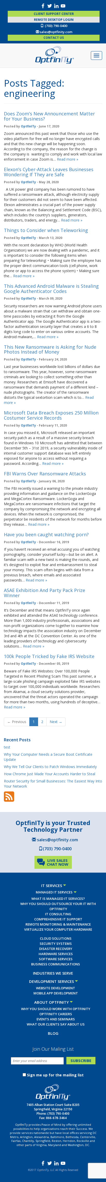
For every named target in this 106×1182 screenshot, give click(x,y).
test (7, 747)
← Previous (16, 721)
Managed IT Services (54, 892)
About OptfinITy (51, 1002)
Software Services (56, 959)
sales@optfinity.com (56, 32)
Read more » (67, 159)
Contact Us (53, 37)
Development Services (51, 981)
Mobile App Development (55, 993)
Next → (56, 721)
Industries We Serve (53, 973)
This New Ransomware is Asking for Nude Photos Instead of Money (50, 349)
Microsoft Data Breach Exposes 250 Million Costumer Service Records (51, 415)
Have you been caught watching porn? (46, 534)
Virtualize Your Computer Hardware (58, 929)
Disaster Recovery (55, 948)
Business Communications (55, 964)
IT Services (51, 885)
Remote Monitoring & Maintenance (58, 924)
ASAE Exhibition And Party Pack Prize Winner (44, 592)
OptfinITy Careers (55, 1014)
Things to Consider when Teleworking (46, 230)
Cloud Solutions (56, 938)
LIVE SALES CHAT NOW (57, 862)
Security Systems (56, 943)
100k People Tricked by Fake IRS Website (49, 656)
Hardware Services (56, 954)
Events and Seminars (56, 1019)
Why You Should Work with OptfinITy (55, 1008)
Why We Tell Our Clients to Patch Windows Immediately (50, 766)
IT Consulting (58, 914)
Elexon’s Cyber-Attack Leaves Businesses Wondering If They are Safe (48, 172)
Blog (53, 1033)
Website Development (55, 988)
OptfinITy (28, 126)
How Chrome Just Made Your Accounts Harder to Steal (49, 773)
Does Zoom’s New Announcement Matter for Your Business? (49, 116)
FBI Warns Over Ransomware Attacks (45, 473)
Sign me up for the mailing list (55, 1075)
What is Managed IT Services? (58, 898)
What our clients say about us (56, 1024)
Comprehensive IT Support (58, 919)
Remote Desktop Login (54, 19)
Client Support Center (54, 14)
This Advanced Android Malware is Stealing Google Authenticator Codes (51, 288)
